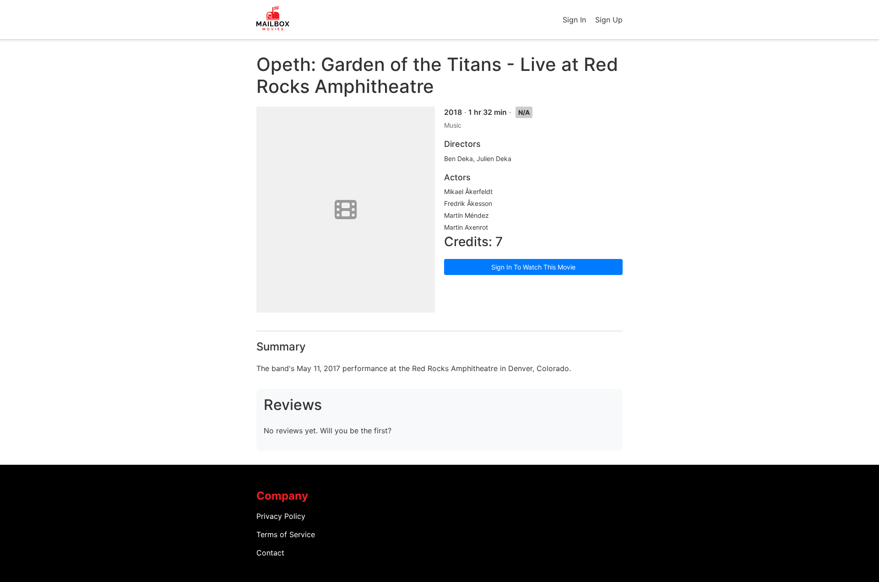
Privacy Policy (280, 516)
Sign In (574, 19)
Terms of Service (285, 534)
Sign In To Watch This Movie (533, 267)
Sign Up (609, 19)
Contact (270, 552)
